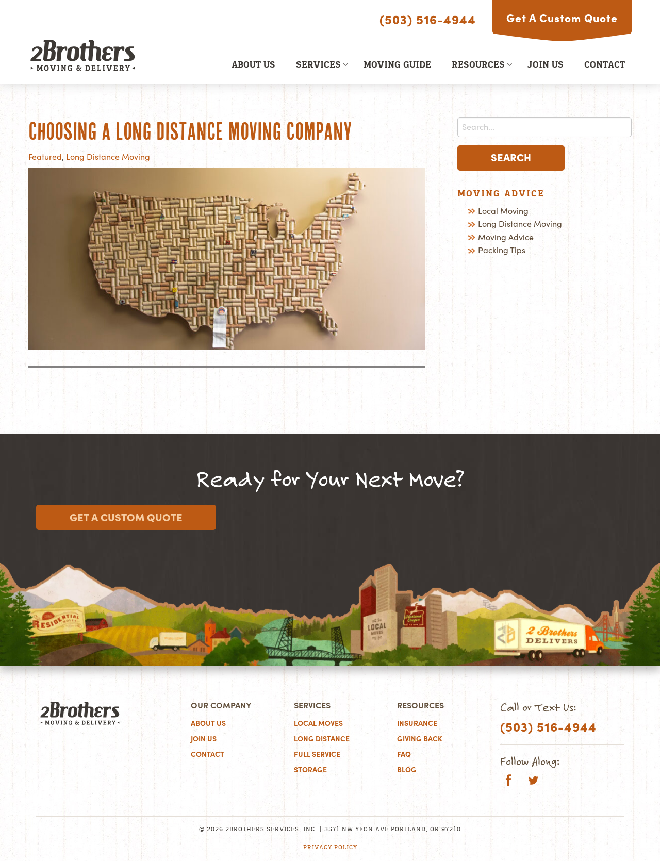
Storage (310, 769)
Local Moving (503, 211)
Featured (45, 157)
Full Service (317, 754)
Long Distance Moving (108, 157)
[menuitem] (253, 65)
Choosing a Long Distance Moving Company (190, 131)
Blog (407, 769)
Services (318, 65)
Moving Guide (397, 65)
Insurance (417, 723)
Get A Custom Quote (562, 18)
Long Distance (322, 738)
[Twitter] (533, 781)
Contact (604, 65)
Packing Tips (501, 250)
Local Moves (318, 723)
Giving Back (419, 738)
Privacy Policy (330, 848)
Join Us (545, 65)
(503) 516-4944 (428, 19)
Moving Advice (506, 237)
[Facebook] (508, 781)
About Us (253, 65)
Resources (478, 65)
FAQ (404, 754)
